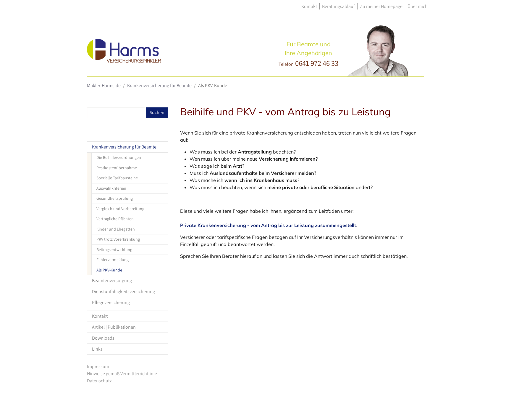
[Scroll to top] (498, 385)
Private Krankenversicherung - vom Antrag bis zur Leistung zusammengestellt (268, 225)
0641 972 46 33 (316, 63)
